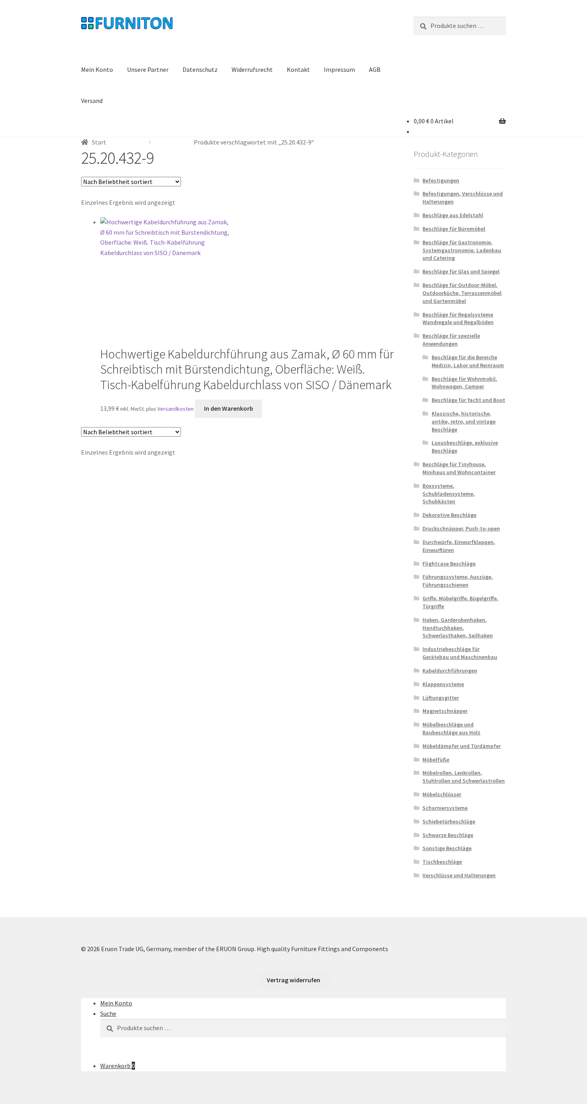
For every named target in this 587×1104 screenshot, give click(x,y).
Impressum (339, 69)
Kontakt (298, 69)
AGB (375, 69)
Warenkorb (117, 1066)
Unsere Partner (148, 69)
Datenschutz (200, 69)
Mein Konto (97, 69)
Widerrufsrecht (252, 69)
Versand (92, 101)
